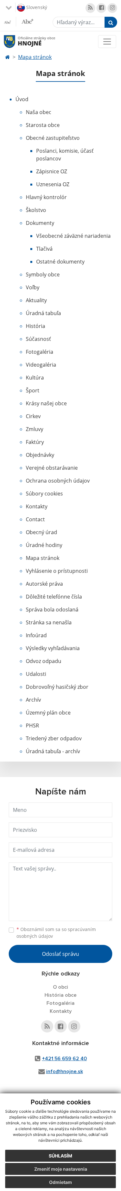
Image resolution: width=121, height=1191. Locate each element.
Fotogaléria (39, 351)
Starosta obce (43, 125)
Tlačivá (44, 248)
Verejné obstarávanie (52, 467)
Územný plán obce (48, 712)
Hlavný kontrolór (46, 197)
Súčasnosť (38, 338)
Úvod (21, 99)
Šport (32, 390)
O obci (60, 987)
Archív (33, 699)
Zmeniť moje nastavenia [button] (60, 1169)
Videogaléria (41, 364)
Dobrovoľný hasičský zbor (57, 686)
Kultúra (35, 377)
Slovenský (36, 7)
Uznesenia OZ (52, 184)
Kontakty (36, 506)
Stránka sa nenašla (49, 622)
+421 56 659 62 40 (64, 1058)
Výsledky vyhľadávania (53, 648)
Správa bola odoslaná (52, 609)
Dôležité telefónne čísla (54, 596)
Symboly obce (43, 274)
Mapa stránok (35, 57)
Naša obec (38, 112)
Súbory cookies (44, 493)
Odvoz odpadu (43, 661)
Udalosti (36, 673)
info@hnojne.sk (64, 1071)
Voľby (32, 287)
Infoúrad (36, 635)
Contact (35, 519)
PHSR (32, 725)
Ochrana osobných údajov (58, 480)
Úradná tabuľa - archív (53, 751)
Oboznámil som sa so (56, 932)
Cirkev (33, 416)
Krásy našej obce (46, 403)
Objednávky (40, 454)
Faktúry (35, 442)
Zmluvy (34, 429)
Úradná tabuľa (43, 313)
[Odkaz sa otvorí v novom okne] (90, 8)
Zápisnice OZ (51, 171)
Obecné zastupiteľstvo (53, 137)
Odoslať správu (60, 953)
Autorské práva (44, 583)
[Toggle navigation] (107, 41)
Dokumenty (40, 222)
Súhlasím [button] (60, 1155)
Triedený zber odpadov (54, 738)
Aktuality (36, 300)
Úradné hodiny (44, 545)
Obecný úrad (41, 532)
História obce (60, 995)
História (35, 326)
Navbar (15, 41)
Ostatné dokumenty (60, 261)
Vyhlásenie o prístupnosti (57, 570)
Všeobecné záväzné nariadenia (73, 235)
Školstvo (36, 210)
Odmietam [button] (60, 1182)
